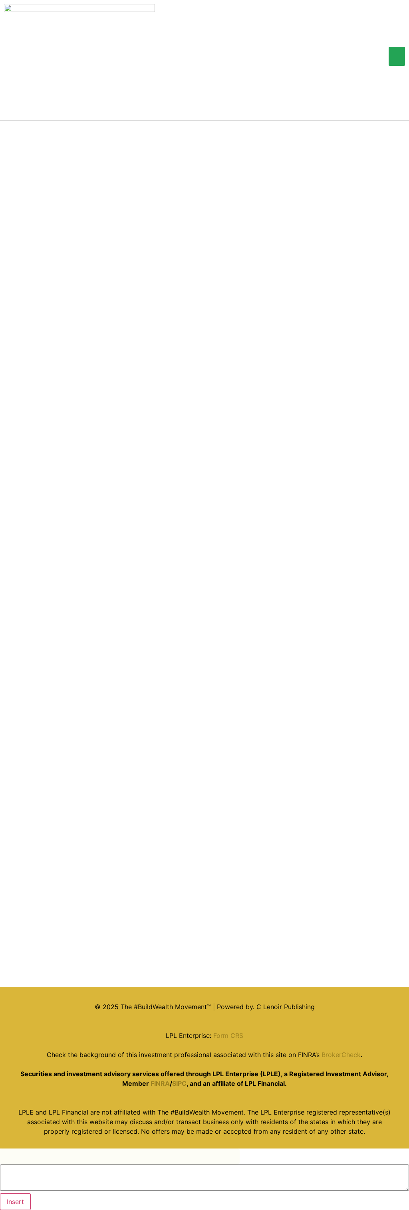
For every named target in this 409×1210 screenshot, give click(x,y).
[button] (397, 56)
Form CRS (228, 1035)
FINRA (160, 1083)
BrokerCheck (341, 1055)
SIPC (179, 1083)
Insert (15, 1202)
